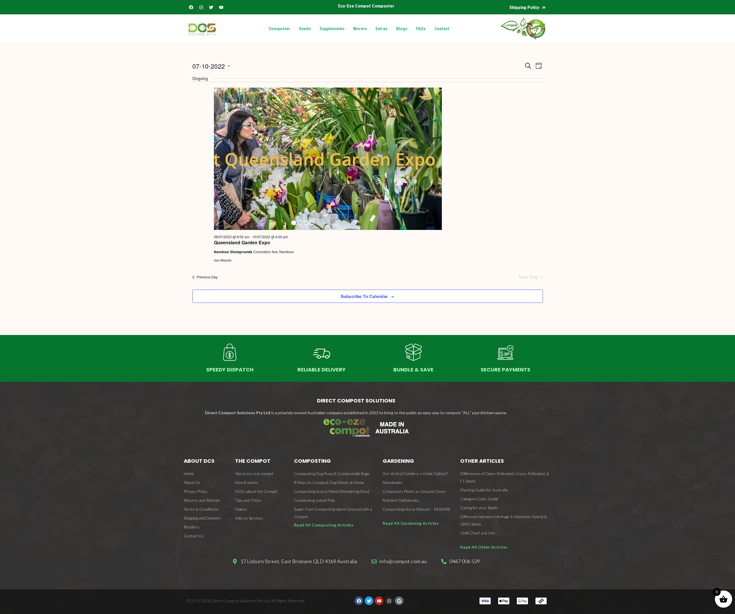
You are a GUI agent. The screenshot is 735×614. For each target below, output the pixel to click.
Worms (360, 28)
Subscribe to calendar (364, 296)
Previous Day (207, 276)
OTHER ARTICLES (482, 460)
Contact (441, 28)
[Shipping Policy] (544, 7)
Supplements (332, 28)
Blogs (401, 28)
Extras (382, 28)
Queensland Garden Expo (242, 242)
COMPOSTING (312, 460)
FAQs (421, 28)
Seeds (305, 28)
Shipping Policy (524, 7)
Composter (279, 28)
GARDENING (398, 460)
